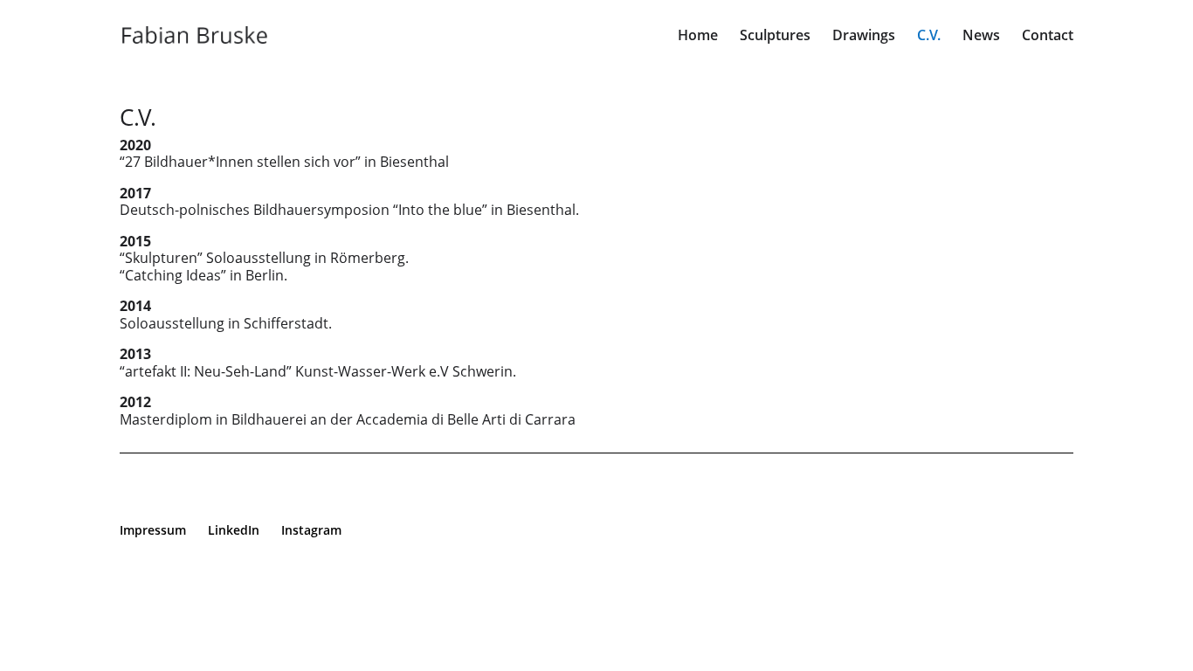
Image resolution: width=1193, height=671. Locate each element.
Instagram (311, 530)
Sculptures (775, 37)
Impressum (153, 530)
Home (698, 37)
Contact (1047, 37)
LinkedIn (233, 530)
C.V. (929, 37)
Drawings (863, 37)
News (981, 37)
